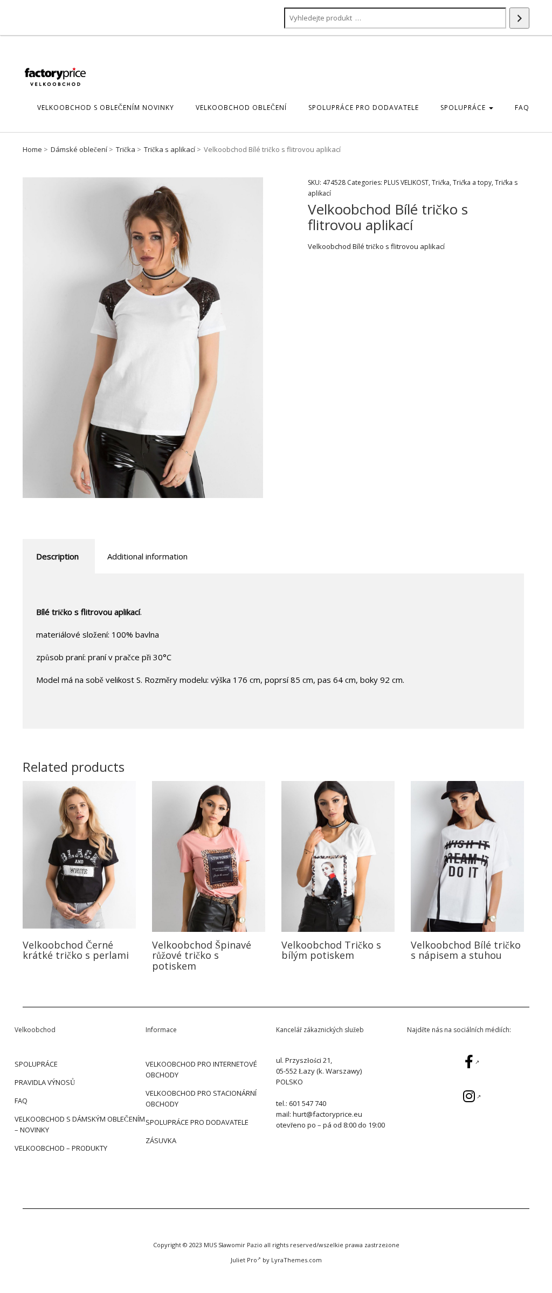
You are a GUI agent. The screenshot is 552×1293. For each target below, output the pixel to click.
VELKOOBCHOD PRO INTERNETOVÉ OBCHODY (201, 1069)
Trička (125, 149)
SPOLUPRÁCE (464, 107)
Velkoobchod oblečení (241, 107)
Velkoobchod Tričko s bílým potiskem (331, 950)
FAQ (522, 107)
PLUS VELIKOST (406, 182)
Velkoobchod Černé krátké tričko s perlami (76, 950)
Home (32, 149)
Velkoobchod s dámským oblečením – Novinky (80, 1124)
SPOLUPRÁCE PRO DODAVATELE (363, 107)
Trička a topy (472, 182)
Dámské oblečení (79, 149)
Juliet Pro (244, 1260)
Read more (79, 856)
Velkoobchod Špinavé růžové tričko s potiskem (201, 955)
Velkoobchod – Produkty (61, 1148)
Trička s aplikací (169, 149)
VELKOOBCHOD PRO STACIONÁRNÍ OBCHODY (201, 1098)
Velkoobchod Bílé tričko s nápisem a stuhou (466, 950)
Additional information (147, 556)
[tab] (57, 556)
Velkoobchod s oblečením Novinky (105, 107)
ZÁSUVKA (161, 1140)
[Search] (519, 18)
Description (57, 556)
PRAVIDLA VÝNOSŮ (45, 1082)
